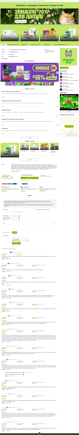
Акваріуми (3, 38)
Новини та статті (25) (35, 44)
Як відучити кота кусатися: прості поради (11, 100)
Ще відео (68, 111)
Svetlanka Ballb (4, 263)
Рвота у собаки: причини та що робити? (11, 91)
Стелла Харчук (4, 315)
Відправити (16, 243)
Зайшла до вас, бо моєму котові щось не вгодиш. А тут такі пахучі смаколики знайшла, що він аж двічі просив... (29, 189)
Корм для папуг (44, 38)
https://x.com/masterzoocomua (68, 77)
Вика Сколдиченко (5, 302)
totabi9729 (3, 407)
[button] (58, 64)
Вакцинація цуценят (6, 110)
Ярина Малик (4, 329)
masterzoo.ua (11, 54)
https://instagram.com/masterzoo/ (68, 83)
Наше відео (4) (47, 44)
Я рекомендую (30, 177)
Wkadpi (3, 380)
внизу (12, 248)
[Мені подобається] (57, 97)
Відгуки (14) (24, 44)
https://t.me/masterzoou (66, 86)
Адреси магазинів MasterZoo (60, 44)
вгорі (15, 248)
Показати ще (29, 159)
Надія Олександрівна (5, 252)
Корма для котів (24, 38)
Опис (3, 44)
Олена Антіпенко (5, 275)
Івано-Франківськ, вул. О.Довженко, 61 (18, 49)
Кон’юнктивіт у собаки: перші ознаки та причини (13, 119)
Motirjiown (3, 359)
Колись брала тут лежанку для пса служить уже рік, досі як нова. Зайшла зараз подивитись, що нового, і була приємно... (10, 189)
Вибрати (15, 232)
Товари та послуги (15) (13, 44)
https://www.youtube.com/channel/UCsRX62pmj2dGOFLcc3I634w (70, 80)
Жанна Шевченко (5, 289)
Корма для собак (64, 38)
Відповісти (3, 271)
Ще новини (30, 137)
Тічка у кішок (5, 128)
